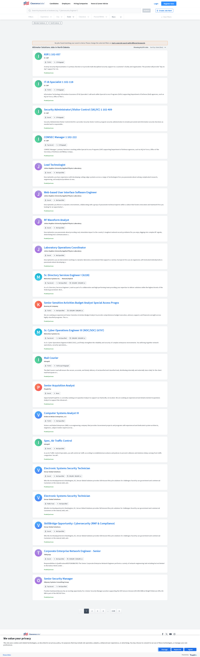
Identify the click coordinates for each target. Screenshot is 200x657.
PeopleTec (47, 389)
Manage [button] (164, 649)
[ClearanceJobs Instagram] (174, 634)
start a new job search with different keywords (128, 43)
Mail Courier (51, 358)
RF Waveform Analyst (56, 220)
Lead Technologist (54, 164)
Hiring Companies (81, 3)
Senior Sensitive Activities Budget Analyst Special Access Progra (81, 302)
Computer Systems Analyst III (61, 413)
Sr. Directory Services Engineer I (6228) (66, 275)
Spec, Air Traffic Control (58, 440)
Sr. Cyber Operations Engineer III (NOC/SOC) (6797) (74, 330)
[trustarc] (193, 655)
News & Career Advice (99, 3)
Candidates (54, 3)
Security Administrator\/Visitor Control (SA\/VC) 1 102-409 (78, 109)
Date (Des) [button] (159, 47)
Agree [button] (190, 649)
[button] (70, 17)
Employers (66, 3)
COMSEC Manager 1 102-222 (60, 137)
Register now (169, 3)
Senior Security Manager (58, 578)
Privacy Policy (7, 655)
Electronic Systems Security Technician (67, 468)
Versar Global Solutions (52, 472)
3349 (113, 611)
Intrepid (47, 361)
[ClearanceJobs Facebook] (162, 634)
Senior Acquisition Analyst (59, 385)
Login (156, 3)
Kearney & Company (51, 306)
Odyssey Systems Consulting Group (56, 582)
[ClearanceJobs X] (166, 634)
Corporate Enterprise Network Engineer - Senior (72, 551)
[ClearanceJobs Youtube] (170, 634)
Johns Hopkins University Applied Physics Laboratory (62, 168)
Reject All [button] (177, 649)
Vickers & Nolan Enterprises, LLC (55, 417)
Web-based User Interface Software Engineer (70, 192)
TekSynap (47, 554)
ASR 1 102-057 (52, 54)
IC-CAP (46, 58)
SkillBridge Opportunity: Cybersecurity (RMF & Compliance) (79, 523)
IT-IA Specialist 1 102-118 (58, 82)
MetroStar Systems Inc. (52, 279)
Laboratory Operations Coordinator (65, 247)
